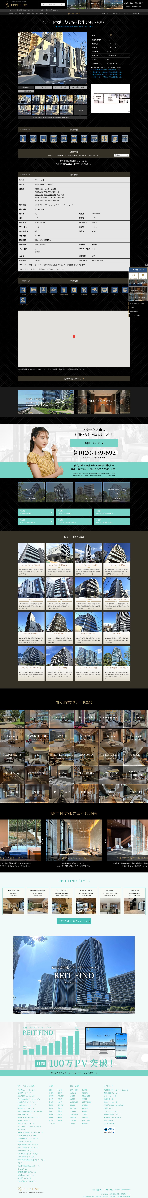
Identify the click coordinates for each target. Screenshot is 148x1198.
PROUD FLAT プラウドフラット (28, 1102)
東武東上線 (39, 189)
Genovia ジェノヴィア (25, 1142)
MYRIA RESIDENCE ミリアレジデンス (30, 1132)
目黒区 (60, 1099)
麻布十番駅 (74, 1090)
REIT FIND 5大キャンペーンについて (116, 1090)
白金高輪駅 (74, 1102)
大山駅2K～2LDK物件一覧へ (104, 512)
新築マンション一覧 (111, 1102)
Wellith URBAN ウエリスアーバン (29, 1166)
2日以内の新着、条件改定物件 (114, 1105)
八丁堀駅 (73, 1120)
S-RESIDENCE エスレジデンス (28, 1138)
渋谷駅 (84, 1090)
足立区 (51, 1120)
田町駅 (72, 1105)
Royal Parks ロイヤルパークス (28, 1145)
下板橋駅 (47, 201)
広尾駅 (72, 1099)
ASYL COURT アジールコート (28, 1157)
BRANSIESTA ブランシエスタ (28, 1154)
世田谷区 (61, 1105)
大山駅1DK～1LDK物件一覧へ (67, 521)
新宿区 (51, 1096)
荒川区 (60, 1111)
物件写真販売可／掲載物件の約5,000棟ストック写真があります (53, 117)
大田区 (51, 1108)
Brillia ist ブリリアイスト (26, 1123)
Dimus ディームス (24, 1120)
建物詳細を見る (27, 129)
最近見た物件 (133, 278)
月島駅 (72, 1123)
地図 (125, 13)
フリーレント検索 (110, 1096)
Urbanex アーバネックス (26, 1108)
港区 (50, 1090)
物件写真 (105, 13)
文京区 (51, 1102)
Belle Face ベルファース (26, 1175)
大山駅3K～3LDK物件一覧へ (104, 521)
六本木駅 (73, 1093)
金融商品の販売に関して (112, 1114)
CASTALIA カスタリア (25, 1114)
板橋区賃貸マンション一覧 (25, 10)
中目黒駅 (85, 1117)
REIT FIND (12, 10)
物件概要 (116, 13)
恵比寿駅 (85, 1093)
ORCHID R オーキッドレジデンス (29, 1117)
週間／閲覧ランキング (111, 1093)
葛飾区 (60, 1120)
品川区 (51, 1099)
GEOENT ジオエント (24, 1178)
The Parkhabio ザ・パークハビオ (29, 1099)
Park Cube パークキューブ (27, 1105)
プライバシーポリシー (111, 1111)
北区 (50, 1111)
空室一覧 (134, 13)
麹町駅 (84, 1111)
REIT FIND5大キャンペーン (73, 921)
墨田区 (51, 1105)
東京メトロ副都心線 (42, 198)
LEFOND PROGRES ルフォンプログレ (30, 1111)
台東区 (60, 1102)
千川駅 (53, 198)
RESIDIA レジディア (24, 1093)
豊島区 (60, 1108)
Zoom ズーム (22, 1169)
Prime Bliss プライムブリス (27, 1181)
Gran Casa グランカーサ (26, 1151)
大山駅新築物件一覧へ (26, 512)
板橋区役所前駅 (50, 195)
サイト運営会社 (110, 475)
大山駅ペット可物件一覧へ (27, 521)
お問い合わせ (92, 443)
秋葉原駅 (85, 1123)
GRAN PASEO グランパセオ (27, 1135)
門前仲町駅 (86, 1096)
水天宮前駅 (74, 1114)
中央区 (60, 1090)
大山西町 (47, 185)
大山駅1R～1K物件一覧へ (65, 512)
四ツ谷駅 (85, 1108)
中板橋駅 (47, 192)
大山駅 (46, 189)
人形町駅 (73, 1111)
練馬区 (60, 1117)
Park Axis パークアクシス (26, 1090)
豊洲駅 (84, 1099)
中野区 (51, 1114)
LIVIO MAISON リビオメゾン (27, 1172)
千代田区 (61, 1096)
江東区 (60, 1093)
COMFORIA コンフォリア (26, 1096)
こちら (68, 164)
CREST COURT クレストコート (28, 1148)
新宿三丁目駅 (86, 1102)
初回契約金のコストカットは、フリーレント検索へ (73, 1073)
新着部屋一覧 (108, 1099)
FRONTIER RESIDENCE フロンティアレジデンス (31, 1161)
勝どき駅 (73, 1108)
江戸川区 (52, 1123)
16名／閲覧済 (75, 13)
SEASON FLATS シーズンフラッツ (29, 1126)
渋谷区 (51, 1093)
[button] (105, 841)
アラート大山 (39, 10)
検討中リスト (108, 1108)
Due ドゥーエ (22, 1129)
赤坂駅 (72, 1096)
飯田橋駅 (85, 1105)
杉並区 (60, 1114)
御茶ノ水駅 (86, 1120)
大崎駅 (84, 1114)
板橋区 (41, 185)
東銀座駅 (73, 1117)
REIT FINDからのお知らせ (112, 1117)
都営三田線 (39, 195)
